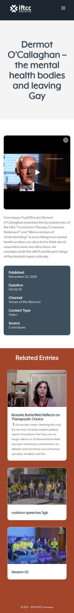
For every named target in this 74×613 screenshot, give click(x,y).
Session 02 (20, 572)
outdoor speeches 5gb (30, 513)
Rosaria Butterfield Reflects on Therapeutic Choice (36, 417)
